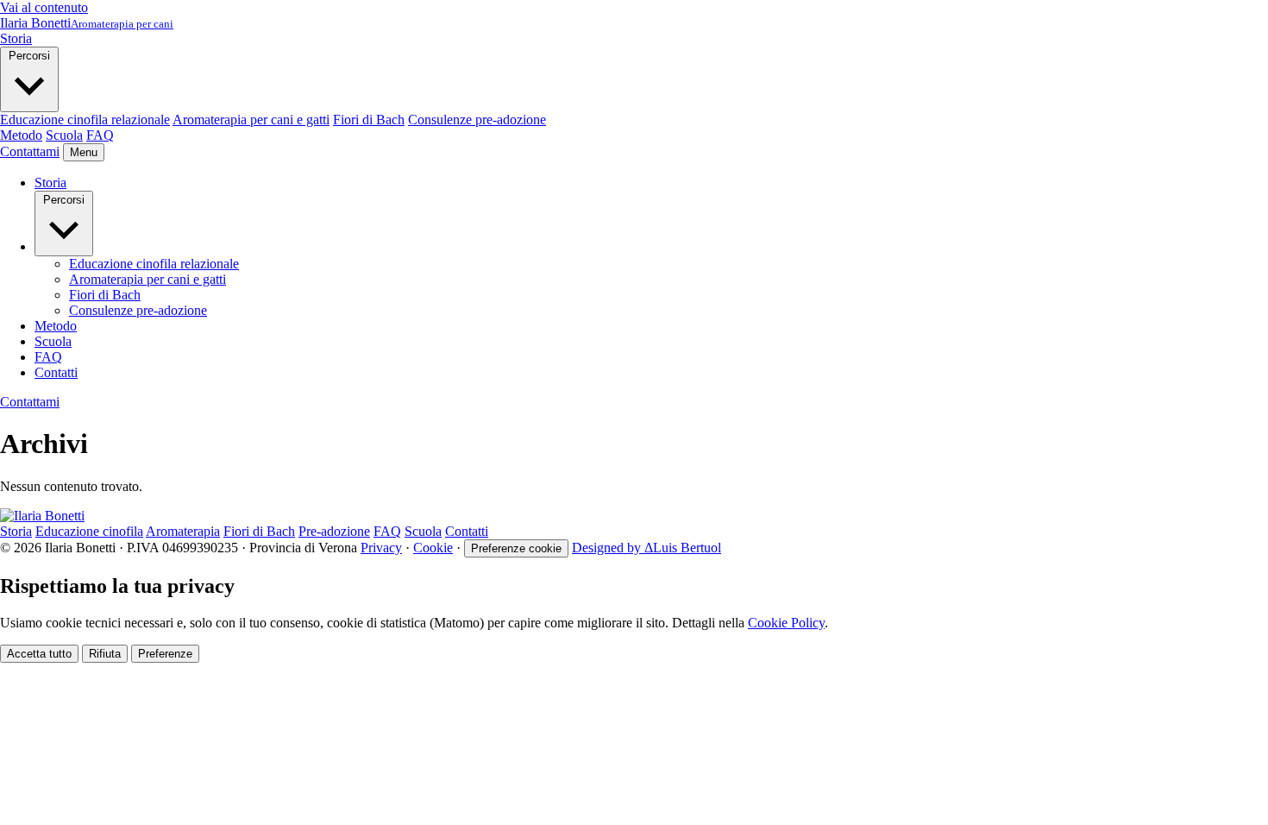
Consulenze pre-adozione (477, 119)
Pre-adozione (334, 531)
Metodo (21, 135)
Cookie (433, 547)
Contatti (56, 372)
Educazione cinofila (89, 531)
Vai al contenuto (44, 7)
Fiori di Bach (369, 119)
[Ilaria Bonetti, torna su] (42, 515)
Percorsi (29, 55)
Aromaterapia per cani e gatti (251, 119)
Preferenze (165, 653)
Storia (16, 38)
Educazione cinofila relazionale (85, 119)
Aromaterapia (183, 531)
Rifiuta (105, 653)
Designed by (646, 547)
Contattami (30, 151)
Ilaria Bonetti (86, 23)
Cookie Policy (786, 622)
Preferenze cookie (516, 548)
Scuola (64, 135)
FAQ (100, 135)
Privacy (381, 547)
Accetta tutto (39, 653)
